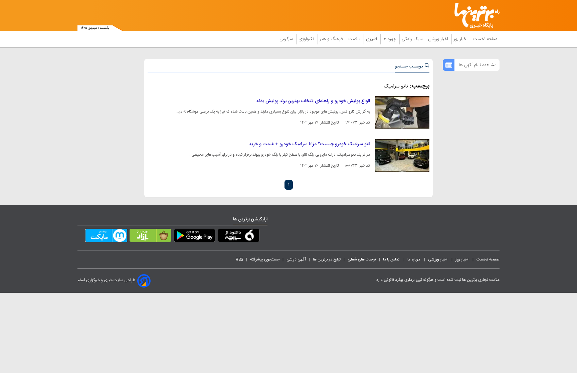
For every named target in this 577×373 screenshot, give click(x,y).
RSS (239, 259)
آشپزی (372, 39)
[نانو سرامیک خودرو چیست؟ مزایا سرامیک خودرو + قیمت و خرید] (402, 155)
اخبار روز (461, 39)
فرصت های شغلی (362, 259)
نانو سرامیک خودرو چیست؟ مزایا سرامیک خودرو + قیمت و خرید (309, 144)
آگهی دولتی (296, 259)
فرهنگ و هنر (332, 39)
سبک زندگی (413, 39)
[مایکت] (106, 237)
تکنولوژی (307, 39)
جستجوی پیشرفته (264, 259)
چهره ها (390, 39)
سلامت (355, 39)
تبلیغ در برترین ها (327, 259)
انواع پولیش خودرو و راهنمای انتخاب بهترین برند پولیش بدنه (313, 101)
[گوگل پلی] (194, 237)
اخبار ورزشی (438, 39)
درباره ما (414, 259)
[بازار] (150, 237)
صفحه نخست (485, 39)
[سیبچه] (238, 237)
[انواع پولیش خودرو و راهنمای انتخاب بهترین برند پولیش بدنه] (402, 112)
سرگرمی (286, 39)
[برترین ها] (474, 15)
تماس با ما (391, 259)
